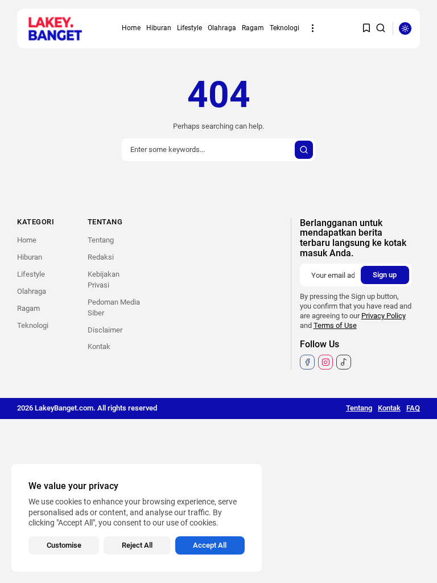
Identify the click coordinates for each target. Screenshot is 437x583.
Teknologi (284, 28)
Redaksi (101, 257)
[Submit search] (304, 150)
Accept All (209, 545)
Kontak (99, 346)
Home (131, 28)
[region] (136, 518)
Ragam (253, 28)
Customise (64, 545)
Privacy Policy (383, 315)
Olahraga (222, 28)
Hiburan (158, 28)
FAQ (413, 408)
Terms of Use (335, 325)
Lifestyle (189, 28)
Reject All (137, 545)
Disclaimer (105, 330)
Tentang (101, 240)
